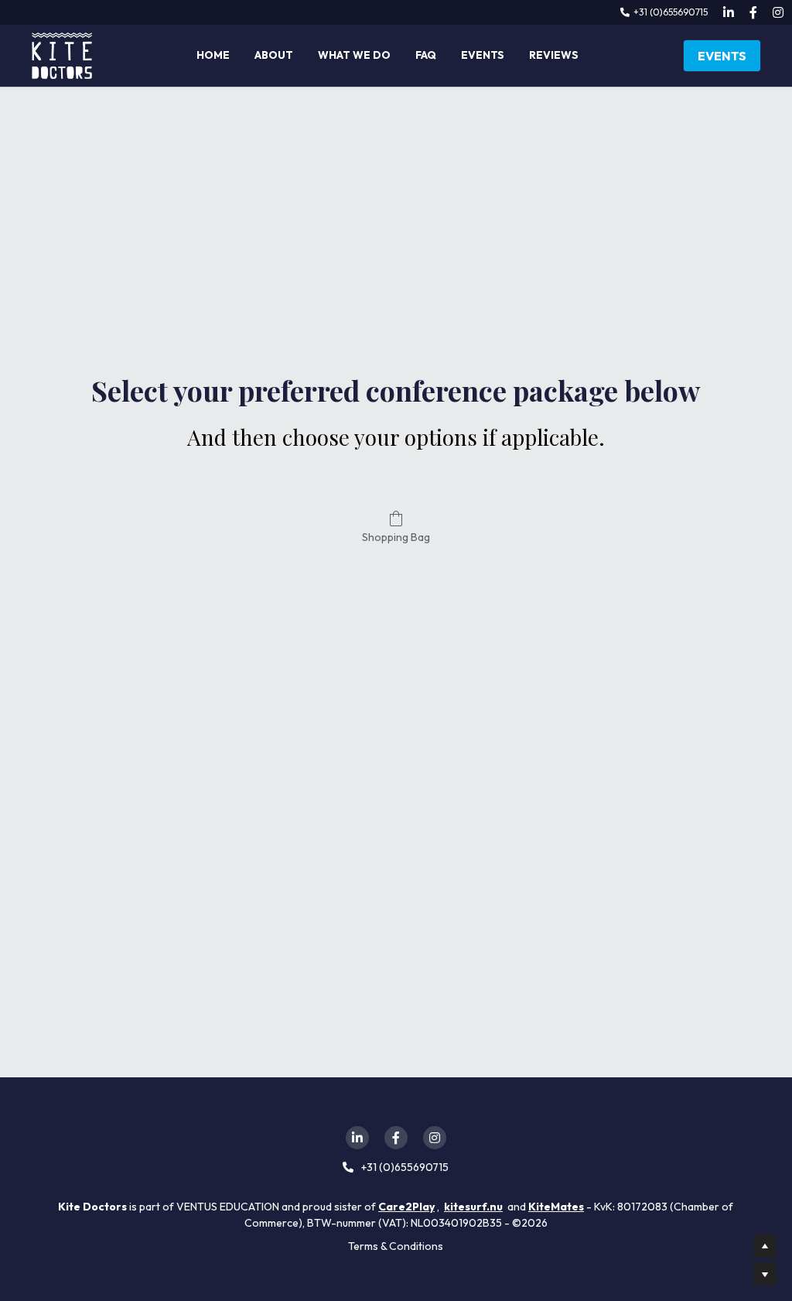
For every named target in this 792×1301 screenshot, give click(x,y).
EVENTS (722, 55)
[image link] (62, 54)
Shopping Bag (396, 537)
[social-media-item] (357, 1137)
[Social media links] (728, 12)
